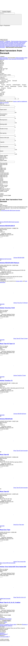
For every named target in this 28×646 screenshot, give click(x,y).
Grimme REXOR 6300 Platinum (9, 262)
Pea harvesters (17, 44)
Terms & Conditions (4, 624)
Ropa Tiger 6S (4, 454)
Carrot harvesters (9, 43)
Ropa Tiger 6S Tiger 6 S (7, 343)
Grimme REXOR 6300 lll (7, 225)
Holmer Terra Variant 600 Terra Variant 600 (13, 566)
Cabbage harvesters (10, 46)
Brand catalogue (8, 625)
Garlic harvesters (19, 46)
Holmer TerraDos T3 (6, 380)
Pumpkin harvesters (14, 42)
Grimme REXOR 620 (6, 419)
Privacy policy (13, 624)
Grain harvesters (23, 41)
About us (2, 618)
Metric (5, 622)
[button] (14, 32)
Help (6, 618)
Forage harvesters (4, 42)
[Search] (10, 19)
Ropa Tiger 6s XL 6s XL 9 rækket (10, 602)
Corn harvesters (18, 43)
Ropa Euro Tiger (5, 529)
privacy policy (19, 281)
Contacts (9, 618)
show (2, 194)
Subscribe (3, 279)
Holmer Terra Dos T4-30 (7, 308)
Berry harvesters (9, 44)
